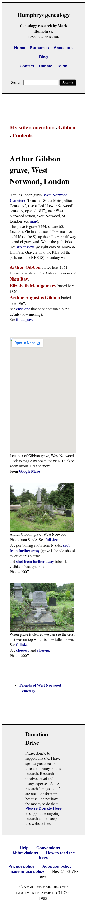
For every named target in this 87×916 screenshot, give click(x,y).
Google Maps (29, 471)
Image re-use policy (26, 871)
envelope (23, 308)
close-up (22, 650)
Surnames (39, 48)
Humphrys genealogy (43, 14)
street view (25, 247)
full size (51, 539)
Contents (22, 135)
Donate (45, 66)
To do (62, 66)
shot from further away (35, 561)
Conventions (48, 848)
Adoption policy (57, 866)
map (33, 221)
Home (19, 48)
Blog (43, 57)
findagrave (24, 319)
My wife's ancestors (32, 127)
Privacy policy (21, 866)
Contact (27, 66)
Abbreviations (25, 853)
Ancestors (63, 48)
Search (67, 83)
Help (24, 848)
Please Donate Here (43, 808)
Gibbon (66, 127)
